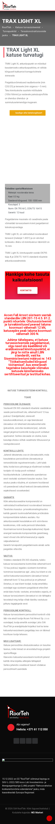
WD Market (37, 812)
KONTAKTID (26, 290)
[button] (7, 150)
